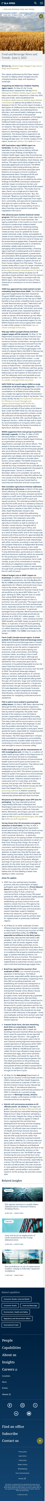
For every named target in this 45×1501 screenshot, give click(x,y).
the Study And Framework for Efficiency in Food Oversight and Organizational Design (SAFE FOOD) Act (22, 401)
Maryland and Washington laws (26, 816)
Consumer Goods (10, 1305)
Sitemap (20, 1478)
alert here (36, 141)
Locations (6, 1376)
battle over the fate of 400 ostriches (24, 1109)
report (34, 93)
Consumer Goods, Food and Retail (16, 1299)
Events (5, 1388)
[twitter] (35, 1405)
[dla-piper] (8, 3)
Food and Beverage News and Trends (18, 9)
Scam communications (22, 1473)
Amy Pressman (13, 68)
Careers (8, 1369)
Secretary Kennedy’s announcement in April (22, 270)
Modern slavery (22, 1464)
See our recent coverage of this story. (20, 326)
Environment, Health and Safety (16, 1312)
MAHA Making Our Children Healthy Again (19, 91)
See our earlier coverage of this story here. (22, 378)
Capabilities (11, 1347)
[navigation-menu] (41, 3)
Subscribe (10, 1433)
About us (9, 1355)
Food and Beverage (29, 1305)
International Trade (11, 1325)
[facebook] (10, 1405)
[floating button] (40, 1441)
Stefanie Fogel (17, 66)
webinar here (22, 141)
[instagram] (22, 1405)
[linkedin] (16, 1413)
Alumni (5, 1394)
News (4, 1382)
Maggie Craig (29, 66)
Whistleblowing (22, 1469)
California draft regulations (16, 819)
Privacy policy (22, 1452)
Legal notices (23, 1456)
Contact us (10, 1440)
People (7, 1340)
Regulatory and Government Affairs (17, 1318)
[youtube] (29, 1413)
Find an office (13, 1426)
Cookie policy (23, 1460)
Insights (8, 1362)
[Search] (35, 3)
